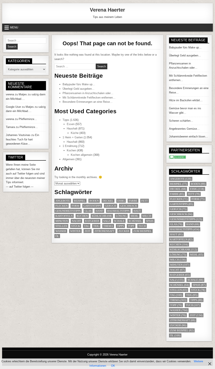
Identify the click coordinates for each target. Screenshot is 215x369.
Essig (121, 200)
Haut (137, 210)
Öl (57, 236)
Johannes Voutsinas (18, 135)
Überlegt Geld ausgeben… (78, 88)
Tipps (66, 119)
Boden (94, 200)
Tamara (10, 127)
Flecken (61, 205)
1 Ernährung (70, 146)
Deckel (108, 200)
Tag (86, 226)
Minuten (61, 220)
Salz (106, 220)
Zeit (87, 231)
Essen (71, 124)
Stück (75, 226)
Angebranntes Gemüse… (184, 128)
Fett (144, 200)
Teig (96, 226)
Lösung (121, 215)
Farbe (133, 200)
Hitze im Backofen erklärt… (186, 100)
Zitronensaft (104, 231)
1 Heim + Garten (73, 137)
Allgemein (69, 159)
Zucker (123, 231)
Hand (99, 210)
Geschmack (128, 205)
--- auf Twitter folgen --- (19, 186)
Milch (146, 215)
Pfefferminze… (28, 119)
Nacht (76, 220)
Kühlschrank (102, 215)
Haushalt (72, 128)
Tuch (142, 226)
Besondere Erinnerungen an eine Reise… (88, 101)
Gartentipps (92, 205)
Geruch (110, 205)
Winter (75, 231)
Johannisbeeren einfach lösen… (188, 136)
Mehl (134, 215)
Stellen (61, 226)
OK (113, 365)
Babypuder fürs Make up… (79, 84)
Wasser (60, 231)
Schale (119, 220)
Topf (131, 226)
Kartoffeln (64, 215)
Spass (149, 220)
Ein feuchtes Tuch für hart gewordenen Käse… (22, 139)
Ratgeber (92, 220)
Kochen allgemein (81, 154)
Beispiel (79, 200)
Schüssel (135, 220)
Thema (108, 226)
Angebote (62, 200)
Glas (88, 210)
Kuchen (82, 215)
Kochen (71, 150)
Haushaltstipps (118, 210)
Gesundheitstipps (68, 210)
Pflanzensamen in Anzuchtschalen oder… (88, 93)
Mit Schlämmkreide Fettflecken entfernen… (89, 97)
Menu (14, 27)
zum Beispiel (142, 231)
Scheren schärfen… (181, 120)
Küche (75, 133)
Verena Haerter (107, 10)
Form (75, 205)
